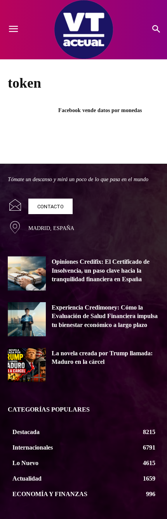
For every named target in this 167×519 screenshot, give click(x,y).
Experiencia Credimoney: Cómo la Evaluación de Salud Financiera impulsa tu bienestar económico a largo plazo (105, 316)
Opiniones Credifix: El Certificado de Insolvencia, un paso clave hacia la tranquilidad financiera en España (101, 270)
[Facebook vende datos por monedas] (30, 122)
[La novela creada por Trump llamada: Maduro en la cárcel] (27, 365)
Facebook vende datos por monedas (100, 110)
